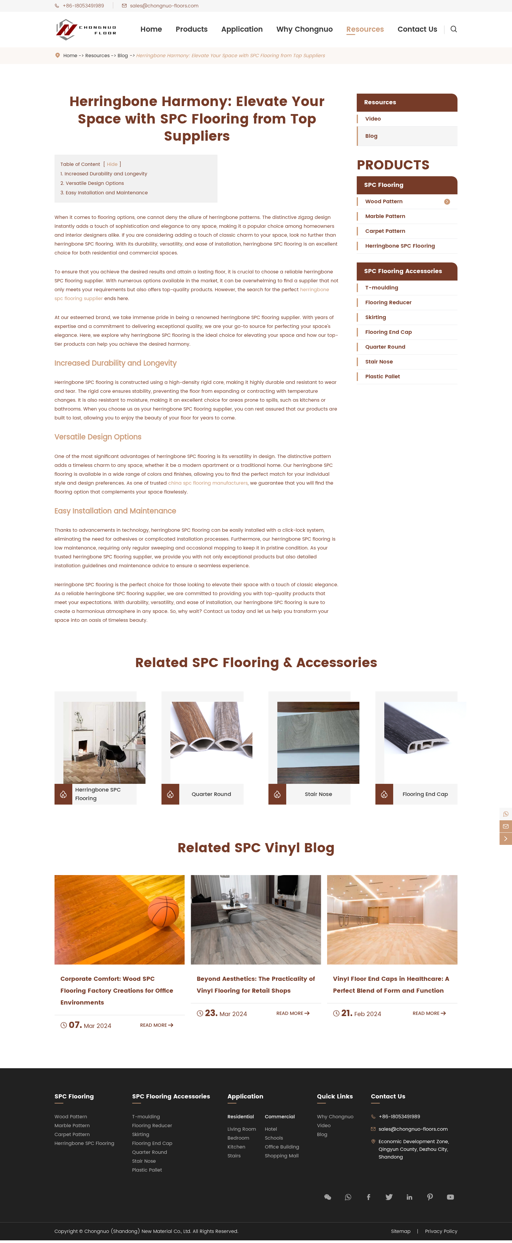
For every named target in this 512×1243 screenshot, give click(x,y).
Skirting (375, 317)
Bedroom (238, 1138)
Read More (156, 1025)
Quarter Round (385, 347)
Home (151, 30)
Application (242, 30)
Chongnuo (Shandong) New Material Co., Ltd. (137, 1231)
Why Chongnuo (304, 30)
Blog (123, 56)
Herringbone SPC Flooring (400, 246)
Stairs (234, 1156)
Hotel (271, 1129)
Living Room (242, 1129)
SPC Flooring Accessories (403, 271)
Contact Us (417, 30)
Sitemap (401, 1231)
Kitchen (236, 1147)
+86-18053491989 (83, 6)
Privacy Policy (441, 1231)
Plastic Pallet (382, 376)
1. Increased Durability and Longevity (103, 174)
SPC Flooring (384, 185)
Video (373, 119)
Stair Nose (379, 362)
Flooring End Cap (388, 332)
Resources (365, 30)
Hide (112, 164)
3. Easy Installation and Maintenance (104, 193)
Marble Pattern (385, 216)
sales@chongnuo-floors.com (164, 6)
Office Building (282, 1147)
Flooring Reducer (388, 302)
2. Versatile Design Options (92, 183)
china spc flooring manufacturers (208, 483)
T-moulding (381, 287)
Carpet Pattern (385, 231)
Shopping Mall (282, 1156)
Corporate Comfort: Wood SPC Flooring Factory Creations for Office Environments (116, 991)
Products (192, 30)
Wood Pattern (384, 201)
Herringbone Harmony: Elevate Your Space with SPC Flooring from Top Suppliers (230, 56)
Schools (274, 1138)
